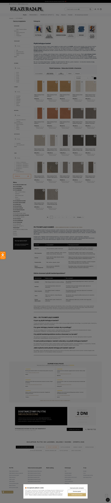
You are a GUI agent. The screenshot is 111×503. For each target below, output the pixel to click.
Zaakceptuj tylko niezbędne (77, 488)
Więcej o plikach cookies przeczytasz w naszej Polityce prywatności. (46, 494)
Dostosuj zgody (77, 491)
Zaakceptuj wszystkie (76, 494)
